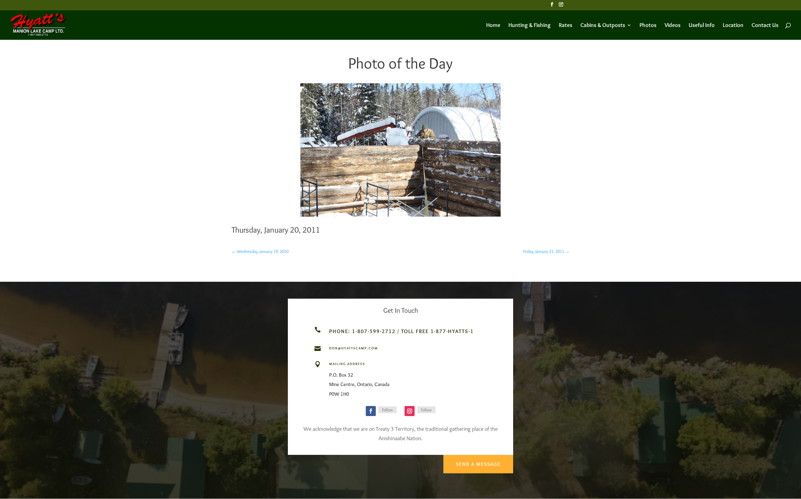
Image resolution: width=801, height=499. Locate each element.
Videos (673, 25)
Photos (648, 25)
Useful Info (702, 25)
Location (733, 25)
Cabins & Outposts (602, 25)
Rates (565, 25)
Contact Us (765, 25)
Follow (387, 410)
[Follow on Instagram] (410, 411)
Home (493, 25)
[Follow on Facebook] (371, 411)
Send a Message (478, 464)
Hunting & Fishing (529, 25)
